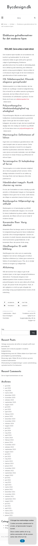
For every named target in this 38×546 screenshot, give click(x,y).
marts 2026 (9, 393)
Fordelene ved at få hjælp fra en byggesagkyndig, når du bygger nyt (27, 316)
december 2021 (10, 492)
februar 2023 (9, 463)
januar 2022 (9, 489)
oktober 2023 (9, 447)
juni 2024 (8, 430)
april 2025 (8, 412)
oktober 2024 (9, 423)
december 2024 (10, 419)
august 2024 (9, 426)
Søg (2, 329)
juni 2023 (8, 456)
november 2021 (10, 494)
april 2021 (8, 508)
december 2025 (10, 395)
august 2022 (9, 475)
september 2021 (10, 499)
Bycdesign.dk (19, 7)
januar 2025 (9, 416)
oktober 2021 (9, 496)
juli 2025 (7, 407)
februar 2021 (9, 513)
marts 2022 (9, 487)
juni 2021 (8, 506)
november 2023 (10, 445)
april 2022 (8, 485)
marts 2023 (9, 461)
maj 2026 (8, 390)
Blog (6, 528)
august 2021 (9, 501)
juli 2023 (7, 454)
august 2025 (9, 405)
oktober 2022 (9, 470)
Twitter (24, 302)
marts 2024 (9, 437)
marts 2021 (9, 510)
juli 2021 (7, 503)
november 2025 (10, 397)
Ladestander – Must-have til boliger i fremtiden (9, 315)
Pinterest (11, 305)
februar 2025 (9, 414)
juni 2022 (8, 480)
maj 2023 (8, 459)
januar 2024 (9, 442)
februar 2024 (9, 440)
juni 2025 (8, 409)
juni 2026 (8, 388)
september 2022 (10, 473)
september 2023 (10, 449)
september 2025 (10, 402)
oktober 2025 (9, 400)
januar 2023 (9, 466)
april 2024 (8, 435)
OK (22, 541)
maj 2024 (8, 433)
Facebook (11, 302)
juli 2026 (7, 386)
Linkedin (24, 305)
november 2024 (10, 421)
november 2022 (10, 468)
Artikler (7, 525)
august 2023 (9, 452)
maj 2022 (8, 482)
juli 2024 (7, 428)
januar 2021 (9, 515)
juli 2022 (7, 477)
